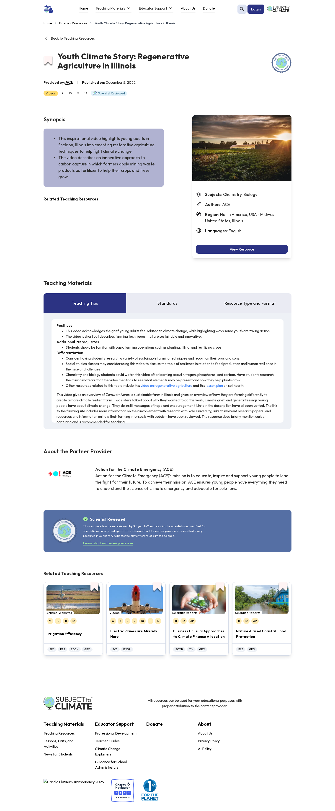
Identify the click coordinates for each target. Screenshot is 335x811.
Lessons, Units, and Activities (58, 744)
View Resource (242, 249)
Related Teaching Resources (71, 199)
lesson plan (214, 385)
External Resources (73, 23)
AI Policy (204, 748)
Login (256, 9)
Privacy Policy (209, 741)
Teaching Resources (59, 733)
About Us (205, 733)
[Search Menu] (242, 9)
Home (48, 23)
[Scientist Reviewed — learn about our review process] (281, 63)
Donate (154, 724)
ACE (69, 82)
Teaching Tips (85, 303)
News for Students (58, 754)
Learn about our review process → (108, 543)
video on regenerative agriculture (166, 385)
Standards (167, 303)
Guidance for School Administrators (111, 765)
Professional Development (116, 733)
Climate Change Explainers (107, 751)
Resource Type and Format (250, 303)
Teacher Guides (107, 741)
